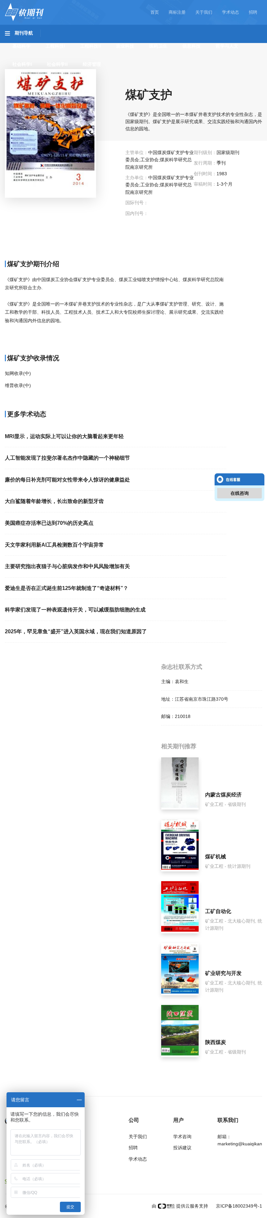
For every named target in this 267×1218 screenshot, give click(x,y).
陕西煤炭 (215, 1042)
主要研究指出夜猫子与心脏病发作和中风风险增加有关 (67, 566)
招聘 (253, 12)
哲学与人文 (227, 46)
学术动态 (230, 12)
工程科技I (55, 46)
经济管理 (92, 64)
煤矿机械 (215, 856)
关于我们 (203, 12)
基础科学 (21, 46)
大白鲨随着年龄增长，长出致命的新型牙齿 (54, 501)
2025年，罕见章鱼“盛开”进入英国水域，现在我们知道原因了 (76, 631)
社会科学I (22, 64)
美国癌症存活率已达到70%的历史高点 (49, 523)
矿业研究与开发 (223, 973)
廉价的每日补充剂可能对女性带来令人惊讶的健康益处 (67, 479)
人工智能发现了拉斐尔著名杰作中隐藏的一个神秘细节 (67, 458)
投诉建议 (182, 1147)
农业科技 (125, 46)
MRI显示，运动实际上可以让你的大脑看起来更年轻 (64, 436)
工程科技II (90, 46)
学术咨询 (182, 1136)
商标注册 (177, 12)
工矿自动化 (218, 911)
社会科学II (57, 64)
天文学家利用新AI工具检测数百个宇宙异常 (54, 545)
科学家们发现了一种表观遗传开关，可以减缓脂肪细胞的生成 (75, 609)
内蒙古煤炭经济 (223, 794)
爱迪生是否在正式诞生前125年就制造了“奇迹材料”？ (66, 588)
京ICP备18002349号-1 (238, 1206)
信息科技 (191, 46)
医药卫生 (158, 46)
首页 (154, 12)
